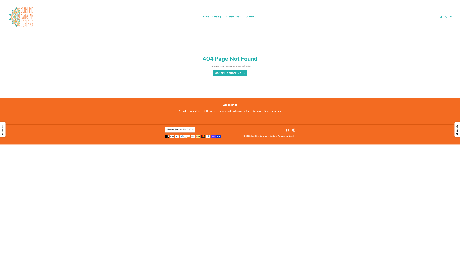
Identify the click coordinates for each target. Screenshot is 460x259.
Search (183, 111)
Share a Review (272, 111)
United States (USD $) (179, 130)
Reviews (257, 111)
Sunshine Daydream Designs (264, 136)
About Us (195, 111)
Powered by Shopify (286, 136)
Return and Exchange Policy (234, 111)
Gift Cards (209, 111)
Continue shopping (228, 73)
